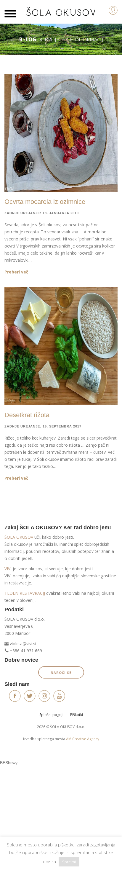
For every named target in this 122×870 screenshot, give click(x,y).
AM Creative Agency (82, 738)
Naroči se (61, 672)
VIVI (8, 568)
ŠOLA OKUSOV (18, 537)
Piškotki (76, 714)
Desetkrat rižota (26, 415)
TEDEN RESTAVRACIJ (24, 593)
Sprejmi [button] (69, 861)
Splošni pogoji (51, 714)
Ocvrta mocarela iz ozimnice (44, 201)
